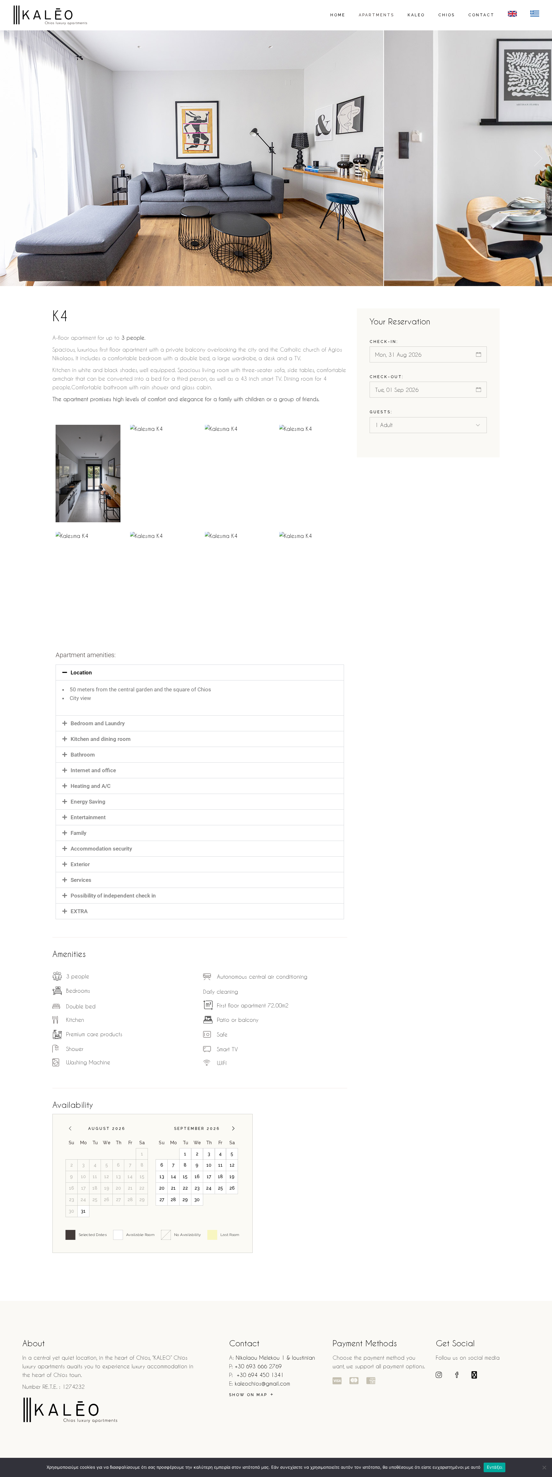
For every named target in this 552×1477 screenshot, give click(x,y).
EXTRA (79, 911)
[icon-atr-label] (337, 1380)
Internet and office (93, 770)
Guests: (381, 412)
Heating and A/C (91, 786)
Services (81, 880)
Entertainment (88, 817)
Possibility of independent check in (113, 895)
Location (81, 672)
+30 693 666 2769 (258, 1366)
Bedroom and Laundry (98, 723)
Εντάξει (494, 1467)
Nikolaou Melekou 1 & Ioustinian (275, 1357)
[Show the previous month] (70, 1128)
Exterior (80, 864)
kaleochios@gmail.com (262, 1383)
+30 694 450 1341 (260, 1375)
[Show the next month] (233, 1128)
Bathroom (83, 754)
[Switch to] (512, 15)
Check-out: (387, 377)
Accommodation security (101, 848)
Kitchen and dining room (101, 739)
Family (78, 833)
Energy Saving (88, 801)
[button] (538, 158)
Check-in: (384, 341)
